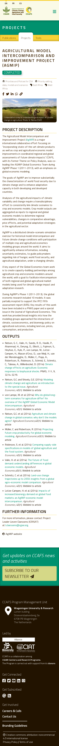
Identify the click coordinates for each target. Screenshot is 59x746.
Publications (9, 38)
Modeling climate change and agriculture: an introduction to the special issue (29, 383)
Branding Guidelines (14, 725)
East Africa (38, 85)
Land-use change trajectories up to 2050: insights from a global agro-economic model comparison (29, 478)
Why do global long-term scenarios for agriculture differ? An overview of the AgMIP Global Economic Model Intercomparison (30, 400)
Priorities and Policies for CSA (19, 81)
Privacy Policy (10, 742)
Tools (38, 38)
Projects (26, 38)
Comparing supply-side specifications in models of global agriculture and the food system (31, 448)
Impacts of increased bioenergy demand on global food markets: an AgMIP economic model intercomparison (28, 496)
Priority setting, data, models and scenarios (27, 83)
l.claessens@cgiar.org (16, 525)
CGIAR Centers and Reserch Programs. (21, 659)
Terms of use (26, 742)
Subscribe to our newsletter (22, 573)
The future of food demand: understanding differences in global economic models (28, 463)
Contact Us (9, 716)
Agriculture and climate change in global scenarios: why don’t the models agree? (31, 417)
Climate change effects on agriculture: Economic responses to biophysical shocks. (29, 367)
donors (51, 663)
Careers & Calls (11, 711)
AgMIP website (14, 534)
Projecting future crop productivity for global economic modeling (29, 432)
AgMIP (30, 140)
